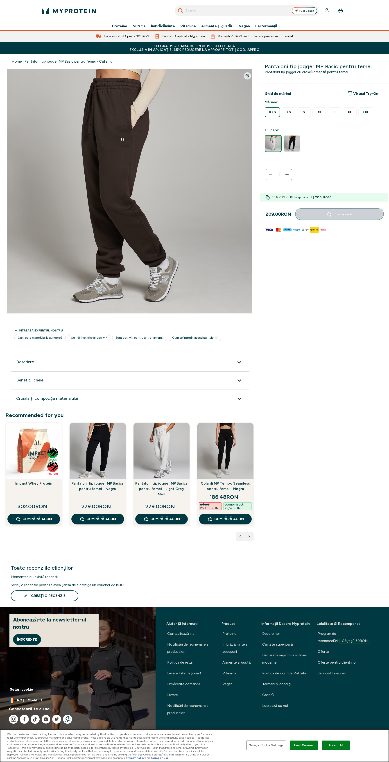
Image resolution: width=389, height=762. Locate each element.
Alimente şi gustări (217, 26)
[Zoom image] (247, 75)
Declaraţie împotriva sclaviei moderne (284, 658)
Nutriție (139, 26)
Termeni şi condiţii (276, 684)
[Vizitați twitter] (56, 719)
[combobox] (247, 10)
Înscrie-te (27, 639)
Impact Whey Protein (33, 483)
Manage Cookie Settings (266, 745)
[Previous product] (240, 536)
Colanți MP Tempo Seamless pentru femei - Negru (225, 486)
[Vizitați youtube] (45, 719)
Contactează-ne (180, 633)
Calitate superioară (277, 644)
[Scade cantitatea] (271, 174)
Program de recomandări (343, 637)
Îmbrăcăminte (163, 26)
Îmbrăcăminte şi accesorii (235, 647)
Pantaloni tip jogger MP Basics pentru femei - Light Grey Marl (161, 488)
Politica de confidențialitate (284, 673)
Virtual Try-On (365, 93)
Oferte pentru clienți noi (337, 662)
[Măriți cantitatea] (287, 174)
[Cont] (327, 11)
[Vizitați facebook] (24, 719)
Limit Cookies (304, 745)
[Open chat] (67, 719)
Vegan (244, 26)
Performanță (266, 26)
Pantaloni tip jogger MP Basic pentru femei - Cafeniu (68, 61)
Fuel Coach (306, 10)
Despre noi (271, 633)
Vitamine (188, 26)
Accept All (335, 745)
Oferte (323, 651)
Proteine (119, 26)
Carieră (268, 695)
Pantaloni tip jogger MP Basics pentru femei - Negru (98, 486)
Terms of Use (159, 758)
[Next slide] (253, 484)
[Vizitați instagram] (13, 719)
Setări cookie (21, 689)
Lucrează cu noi (275, 706)
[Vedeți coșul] (340, 11)
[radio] (272, 112)
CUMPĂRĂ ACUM (37, 519)
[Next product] (249, 536)
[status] (279, 174)
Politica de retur (180, 662)
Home (17, 61)
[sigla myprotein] (69, 11)
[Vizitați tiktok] (35, 719)
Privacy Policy (135, 758)
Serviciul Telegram (332, 673)
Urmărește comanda (183, 684)
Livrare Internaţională (184, 673)
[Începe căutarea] (180, 10)
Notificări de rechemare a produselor (187, 647)
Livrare (172, 695)
